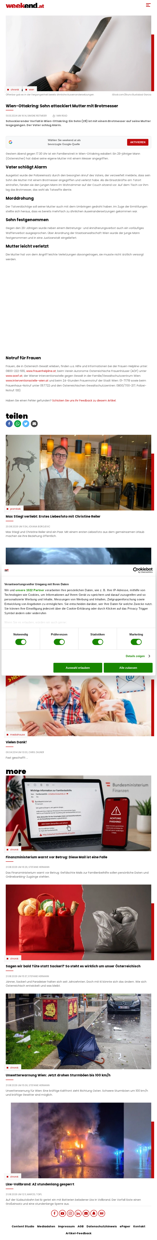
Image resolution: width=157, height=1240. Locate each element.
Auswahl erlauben (78, 667)
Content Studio (23, 1226)
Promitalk (15, 508)
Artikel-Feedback (79, 1233)
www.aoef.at (14, 376)
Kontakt (139, 1226)
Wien (31, 89)
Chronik (15, 89)
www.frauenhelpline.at (41, 371)
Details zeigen (135, 656)
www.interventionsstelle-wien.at (27, 380)
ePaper (125, 1226)
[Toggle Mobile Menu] (148, 5)
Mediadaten (46, 1226)
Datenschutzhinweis (102, 1226)
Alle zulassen (128, 667)
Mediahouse (17, 734)
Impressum (66, 1226)
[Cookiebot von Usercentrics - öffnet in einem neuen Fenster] (136, 570)
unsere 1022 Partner (30, 590)
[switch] (59, 642)
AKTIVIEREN (137, 142)
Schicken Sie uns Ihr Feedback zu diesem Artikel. (84, 400)
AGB (81, 1226)
